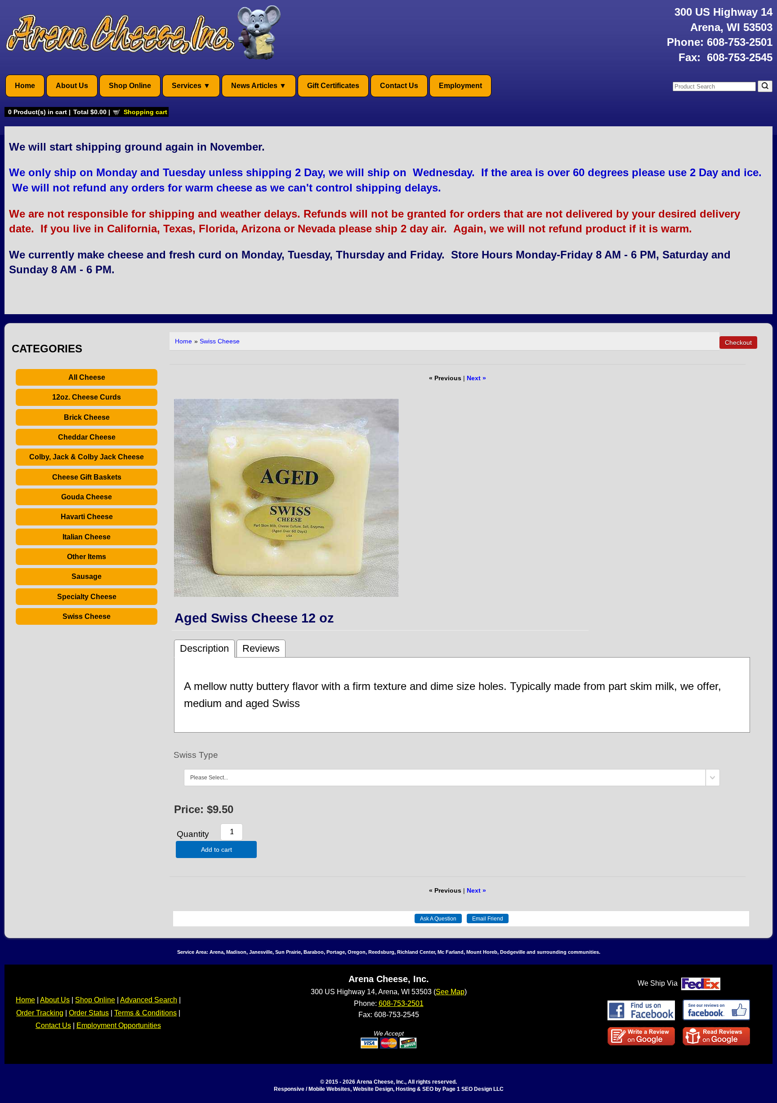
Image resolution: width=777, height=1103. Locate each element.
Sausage (86, 576)
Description (204, 648)
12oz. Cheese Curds (86, 397)
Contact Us (399, 85)
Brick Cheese (87, 417)
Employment (460, 85)
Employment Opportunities (118, 1025)
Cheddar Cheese (87, 437)
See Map (450, 992)
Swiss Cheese (87, 616)
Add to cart (216, 849)
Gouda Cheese (86, 497)
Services (186, 85)
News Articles (254, 85)
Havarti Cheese (87, 516)
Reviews (261, 648)
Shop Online (130, 85)
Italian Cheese (87, 537)
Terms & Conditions (145, 1013)
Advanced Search (148, 1000)
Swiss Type (196, 755)
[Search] (765, 86)
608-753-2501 (740, 42)
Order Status (89, 1013)
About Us (72, 85)
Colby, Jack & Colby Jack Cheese (86, 457)
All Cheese (86, 377)
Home (25, 85)
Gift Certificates (333, 85)
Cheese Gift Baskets (86, 477)
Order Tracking (39, 1013)
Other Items (86, 556)
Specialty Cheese (86, 596)
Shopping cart (145, 112)
